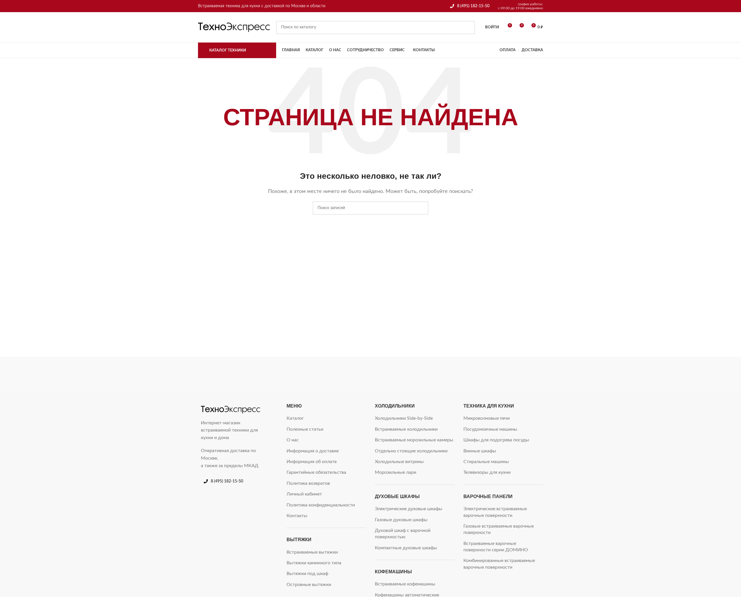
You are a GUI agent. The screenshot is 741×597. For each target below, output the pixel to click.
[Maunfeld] (271, 374)
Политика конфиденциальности (321, 505)
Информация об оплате (312, 461)
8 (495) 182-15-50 (473, 6)
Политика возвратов (308, 483)
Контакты (297, 515)
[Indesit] (370, 374)
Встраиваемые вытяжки (312, 552)
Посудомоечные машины (490, 429)
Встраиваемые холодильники (406, 429)
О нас (293, 440)
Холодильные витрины (399, 461)
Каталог (295, 418)
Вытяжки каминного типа (314, 563)
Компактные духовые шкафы (406, 548)
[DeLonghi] (517, 374)
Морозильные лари (395, 472)
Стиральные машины (486, 461)
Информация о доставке (313, 451)
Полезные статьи (305, 429)
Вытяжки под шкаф (307, 573)
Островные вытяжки (309, 584)
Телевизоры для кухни (487, 472)
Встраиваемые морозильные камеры (414, 440)
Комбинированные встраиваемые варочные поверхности (499, 563)
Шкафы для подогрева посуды (496, 440)
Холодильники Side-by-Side (404, 418)
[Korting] (320, 374)
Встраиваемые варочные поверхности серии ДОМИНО (495, 546)
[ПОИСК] (468, 27)
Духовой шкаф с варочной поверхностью (402, 533)
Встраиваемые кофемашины (405, 584)
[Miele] (222, 374)
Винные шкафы (479, 451)
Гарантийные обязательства (316, 472)
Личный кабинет (304, 494)
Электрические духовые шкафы (408, 508)
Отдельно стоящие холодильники (411, 451)
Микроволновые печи (486, 418)
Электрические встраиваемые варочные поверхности (495, 511)
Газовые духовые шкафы (401, 519)
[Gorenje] (468, 374)
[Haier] (419, 374)
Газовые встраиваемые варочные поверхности (498, 529)
